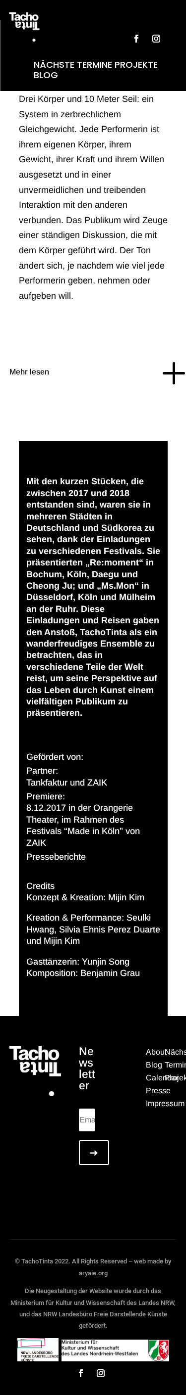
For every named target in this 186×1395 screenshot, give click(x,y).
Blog (46, 75)
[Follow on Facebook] (136, 38)
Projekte (136, 64)
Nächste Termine (73, 64)
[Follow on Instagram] (156, 38)
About (156, 1052)
